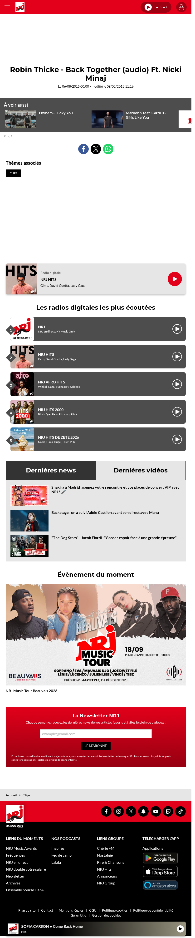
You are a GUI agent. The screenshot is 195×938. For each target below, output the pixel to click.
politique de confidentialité (62, 759)
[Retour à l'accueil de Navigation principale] (19, 7)
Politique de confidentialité (153, 910)
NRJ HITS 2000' (51, 409)
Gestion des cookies (106, 915)
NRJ (41, 326)
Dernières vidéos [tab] (141, 470)
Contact (47, 910)
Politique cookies (114, 910)
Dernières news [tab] (51, 470)
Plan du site (26, 910)
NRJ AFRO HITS (51, 382)
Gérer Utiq (78, 915)
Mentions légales (71, 910)
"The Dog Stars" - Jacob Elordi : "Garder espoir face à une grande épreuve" (114, 537)
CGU (92, 910)
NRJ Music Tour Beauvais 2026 (31, 690)
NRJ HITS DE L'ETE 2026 (58, 437)
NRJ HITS (48, 279)
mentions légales (35, 759)
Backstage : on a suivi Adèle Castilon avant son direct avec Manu (105, 512)
